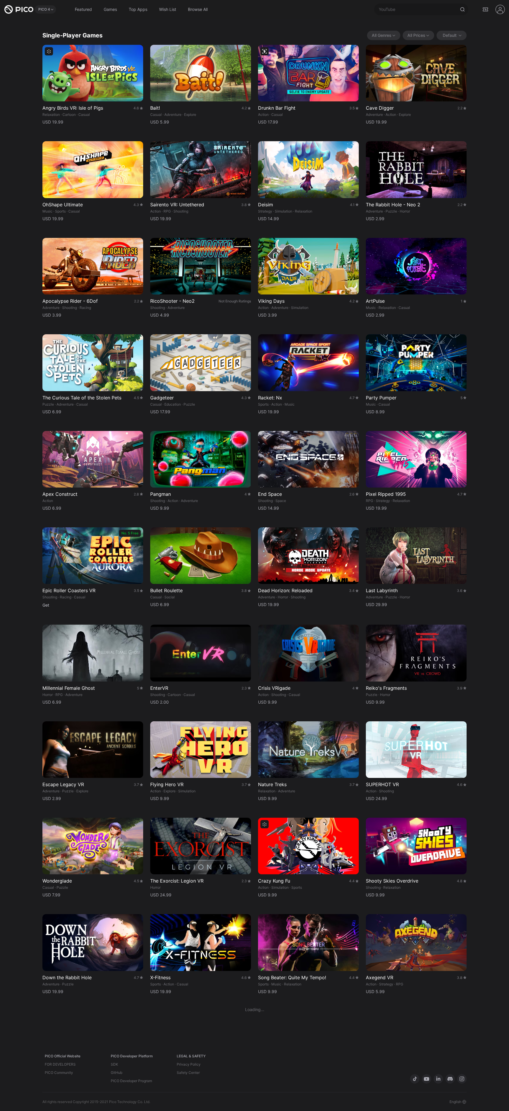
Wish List (167, 9)
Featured (83, 9)
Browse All (198, 9)
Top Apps (138, 9)
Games (110, 9)
